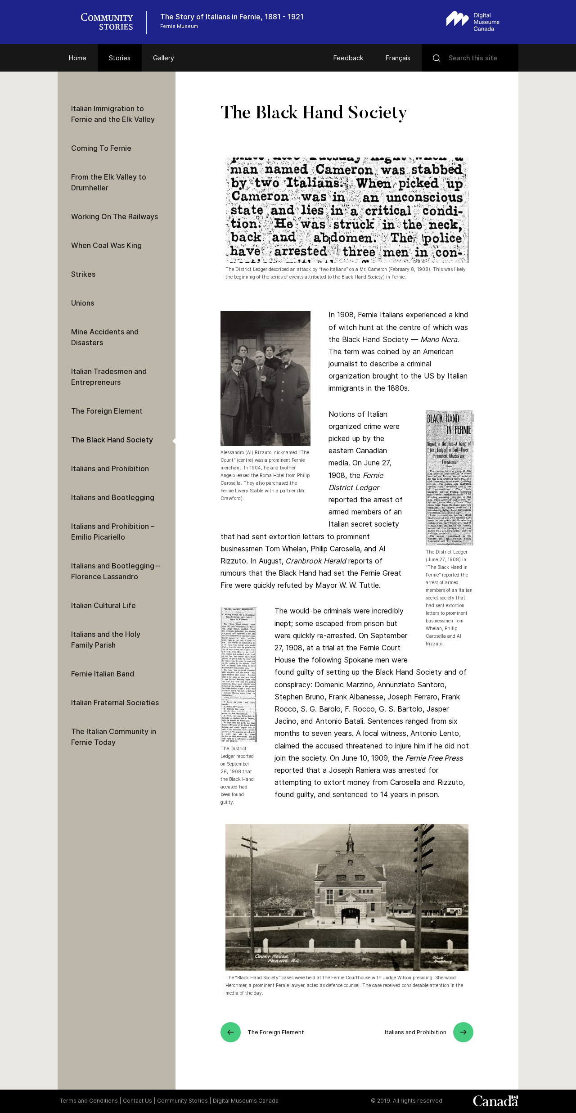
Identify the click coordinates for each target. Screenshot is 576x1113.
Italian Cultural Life (103, 605)
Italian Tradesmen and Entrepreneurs (109, 377)
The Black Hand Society (112, 439)
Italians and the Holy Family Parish (105, 639)
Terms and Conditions (89, 1100)
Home (77, 58)
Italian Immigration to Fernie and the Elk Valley (113, 114)
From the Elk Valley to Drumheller (108, 182)
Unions (82, 302)
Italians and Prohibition (110, 468)
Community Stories (182, 1100)
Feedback (348, 58)
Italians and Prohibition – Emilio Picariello (112, 531)
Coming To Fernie (101, 148)
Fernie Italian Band (102, 673)
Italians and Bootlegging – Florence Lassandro (115, 571)
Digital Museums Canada (246, 1100)
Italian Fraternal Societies (115, 702)
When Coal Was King (106, 245)
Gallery (163, 58)
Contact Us (137, 1100)
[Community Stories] (111, 22)
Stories (119, 58)
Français (398, 58)
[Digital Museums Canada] (473, 21)
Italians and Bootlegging (112, 497)
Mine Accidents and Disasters (105, 337)
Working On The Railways (114, 216)
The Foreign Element (107, 410)
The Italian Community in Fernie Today (113, 737)
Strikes (83, 274)
